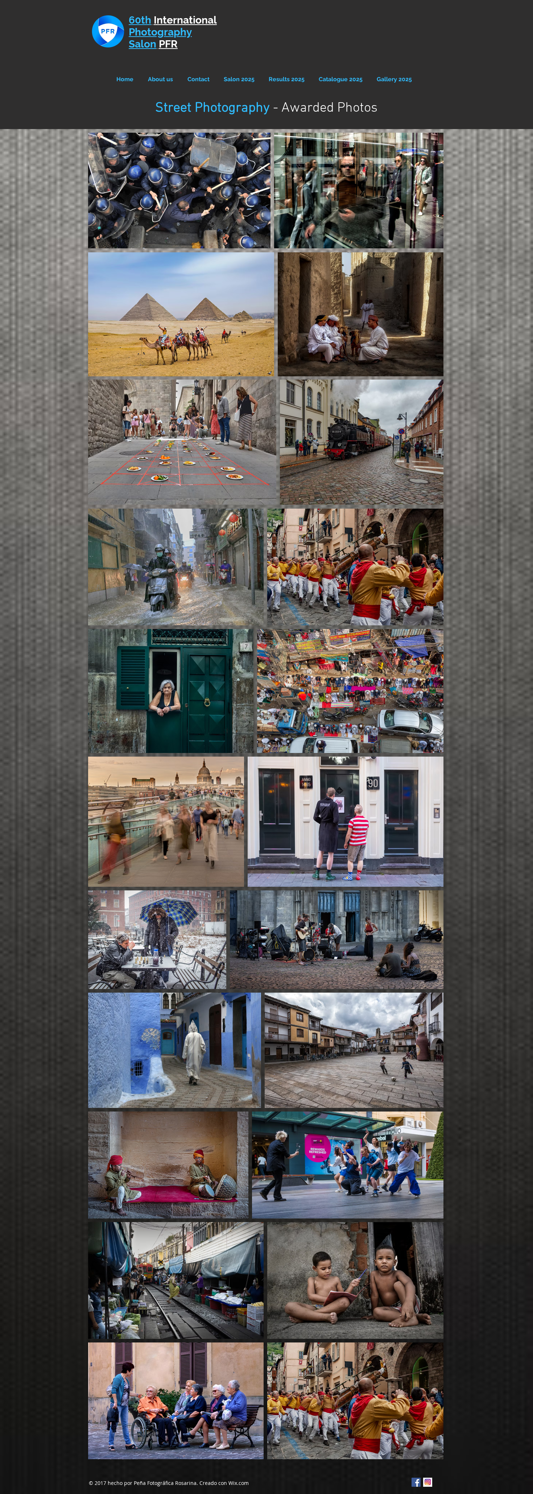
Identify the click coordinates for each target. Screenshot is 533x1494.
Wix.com (238, 1482)
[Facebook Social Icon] (416, 1482)
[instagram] (427, 1482)
